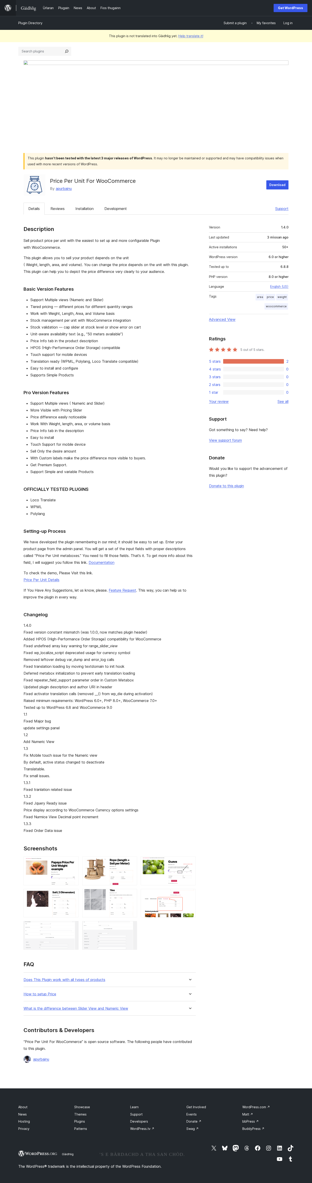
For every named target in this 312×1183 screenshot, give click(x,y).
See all (283, 401)
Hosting (24, 1121)
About (22, 1107)
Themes (80, 1114)
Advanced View (222, 319)
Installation (84, 208)
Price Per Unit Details (41, 579)
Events (191, 1114)
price (270, 297)
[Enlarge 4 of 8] (72, 895)
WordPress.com (256, 1107)
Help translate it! (190, 36)
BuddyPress (253, 1129)
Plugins (79, 1121)
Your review (219, 401)
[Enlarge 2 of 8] (131, 862)
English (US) (279, 286)
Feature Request (122, 590)
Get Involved (196, 1107)
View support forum (225, 440)
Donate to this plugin (226, 486)
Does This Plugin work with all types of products (64, 980)
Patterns (80, 1129)
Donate (193, 1121)
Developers (139, 1121)
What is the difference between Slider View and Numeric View (76, 1008)
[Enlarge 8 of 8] (131, 927)
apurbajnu (64, 188)
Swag (192, 1129)
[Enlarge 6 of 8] (189, 895)
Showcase (82, 1107)
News (22, 1114)
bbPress (250, 1121)
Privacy (23, 1129)
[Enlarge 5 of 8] (131, 895)
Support (281, 208)
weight (282, 297)
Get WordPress (290, 8)
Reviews (57, 208)
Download (277, 185)
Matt (247, 1114)
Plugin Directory (30, 23)
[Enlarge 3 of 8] (189, 862)
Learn (134, 1107)
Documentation (101, 562)
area (260, 297)
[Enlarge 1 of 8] (72, 862)
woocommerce (276, 306)
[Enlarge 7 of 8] (72, 927)
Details (34, 208)
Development (115, 208)
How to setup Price (40, 994)
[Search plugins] (66, 51)
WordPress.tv (142, 1129)
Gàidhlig (68, 1154)
